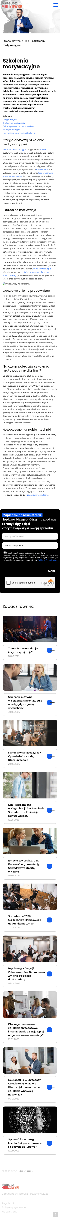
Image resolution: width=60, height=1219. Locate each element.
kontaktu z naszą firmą (37, 495)
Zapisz (51, 571)
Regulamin (9, 1203)
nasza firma (42, 169)
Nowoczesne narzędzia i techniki (19, 133)
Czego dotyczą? (10, 119)
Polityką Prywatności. (47, 560)
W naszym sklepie (42, 268)
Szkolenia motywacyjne (14, 149)
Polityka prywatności (14, 1207)
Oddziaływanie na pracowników (18, 126)
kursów (42, 149)
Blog (26, 40)
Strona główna (12, 40)
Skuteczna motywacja (14, 123)
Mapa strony (9, 1211)
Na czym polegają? (12, 129)
